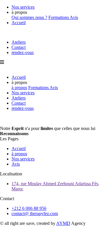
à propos (19, 87)
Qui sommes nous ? (29, 17)
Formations (59, 17)
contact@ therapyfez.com (35, 213)
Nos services (23, 7)
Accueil (19, 22)
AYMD (63, 223)
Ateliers (19, 42)
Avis (74, 17)
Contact (19, 47)
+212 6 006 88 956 (29, 208)
